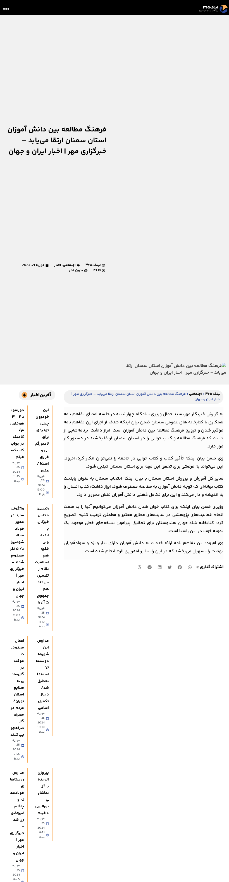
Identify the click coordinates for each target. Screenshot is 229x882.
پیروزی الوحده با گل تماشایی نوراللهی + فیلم (42, 793)
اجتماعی (69, 265)
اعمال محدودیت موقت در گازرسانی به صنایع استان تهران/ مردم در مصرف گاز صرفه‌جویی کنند (17, 688)
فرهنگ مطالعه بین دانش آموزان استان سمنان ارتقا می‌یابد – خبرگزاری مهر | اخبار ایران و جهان (56, 140)
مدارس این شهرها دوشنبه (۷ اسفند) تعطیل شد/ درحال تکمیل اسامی (42, 674)
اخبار (57, 265)
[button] (6, 8)
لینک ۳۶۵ (213, 394)
